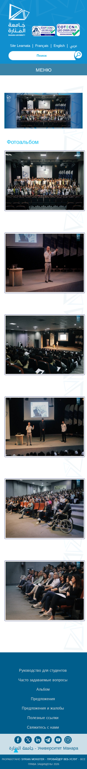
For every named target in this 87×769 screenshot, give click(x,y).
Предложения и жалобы (43, 708)
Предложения (43, 699)
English (59, 45)
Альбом (43, 689)
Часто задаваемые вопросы (43, 680)
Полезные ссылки (42, 717)
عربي (73, 45)
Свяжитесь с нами (43, 727)
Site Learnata (20, 45)
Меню (44, 70)
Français (41, 45)
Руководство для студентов (43, 670)
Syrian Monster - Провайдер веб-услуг (49, 759)
